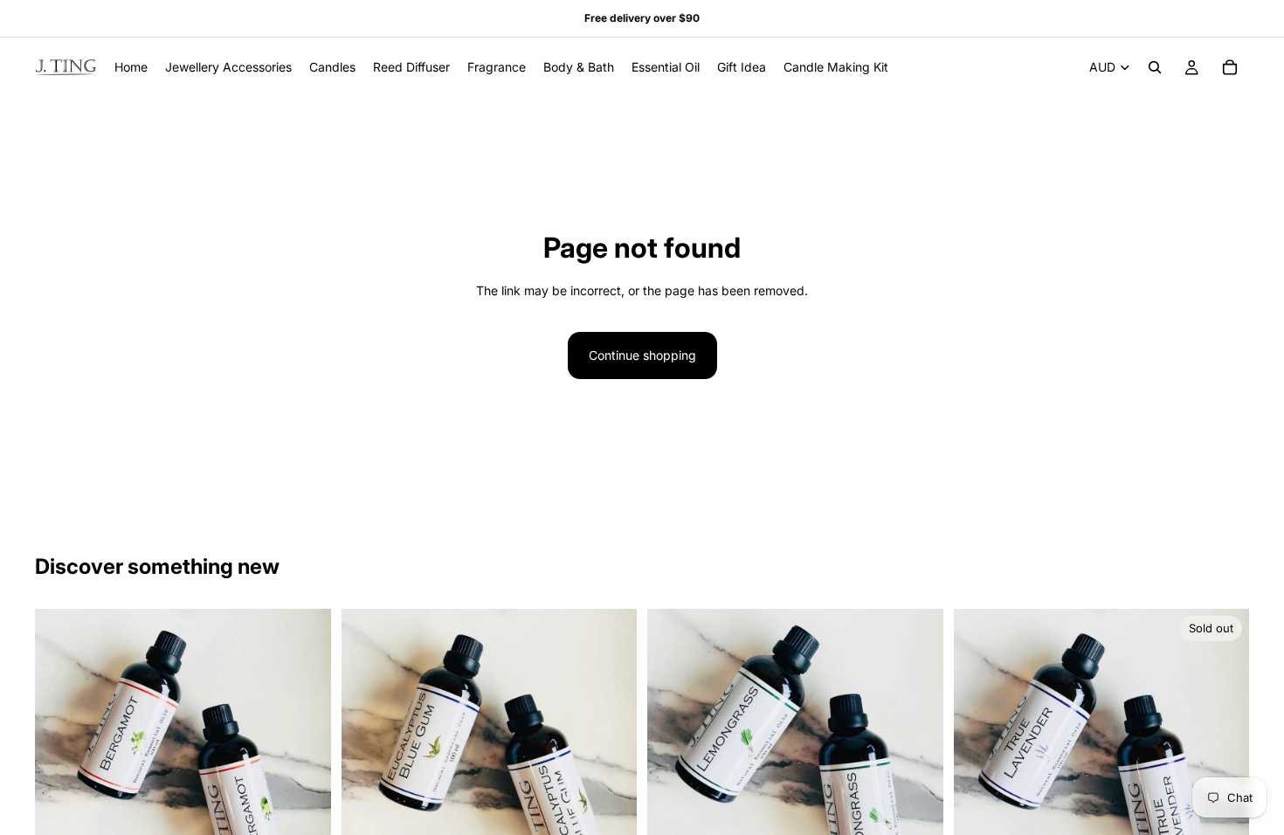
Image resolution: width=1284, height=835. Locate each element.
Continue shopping (642, 355)
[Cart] (1230, 67)
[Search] (1155, 67)
